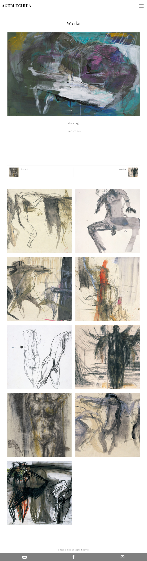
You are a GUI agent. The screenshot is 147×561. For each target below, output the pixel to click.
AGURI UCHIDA (16, 5)
